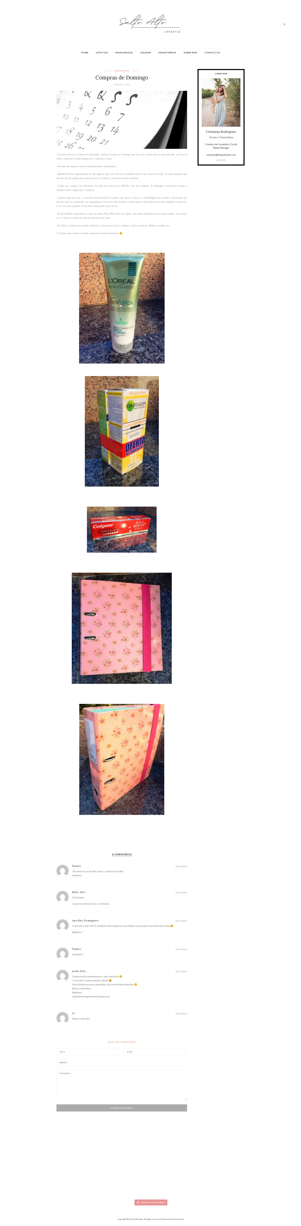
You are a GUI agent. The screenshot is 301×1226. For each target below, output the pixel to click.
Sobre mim (190, 52)
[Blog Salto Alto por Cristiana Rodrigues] (148, 23)
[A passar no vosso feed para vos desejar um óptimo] (40, 1159)
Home (84, 52)
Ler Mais (221, 160)
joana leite (79, 971)
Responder (181, 866)
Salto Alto (78, 892)
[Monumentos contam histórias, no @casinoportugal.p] (172, 1159)
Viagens (145, 52)
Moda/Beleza (124, 52)
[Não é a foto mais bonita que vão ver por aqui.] (128, 1167)
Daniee (76, 866)
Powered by (173, 1219)
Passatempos (167, 52)
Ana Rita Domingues (85, 920)
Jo (73, 1013)
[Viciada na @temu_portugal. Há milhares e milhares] (261, 1174)
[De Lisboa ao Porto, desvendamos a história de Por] (84, 1160)
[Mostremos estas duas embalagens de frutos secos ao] (216, 1171)
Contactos (212, 52)
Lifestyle (102, 52)
